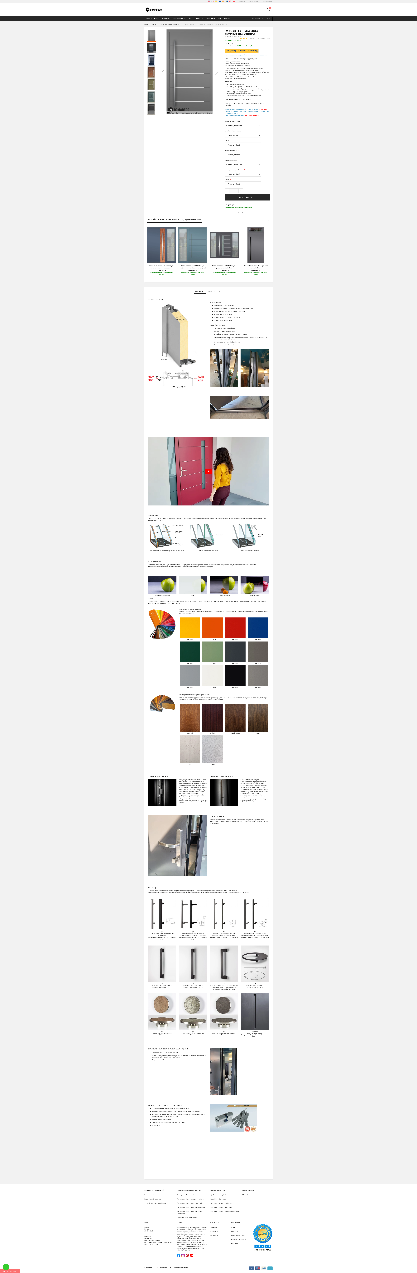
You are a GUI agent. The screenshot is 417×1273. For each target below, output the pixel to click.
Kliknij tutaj (263, 109)
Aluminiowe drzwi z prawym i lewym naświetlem (189, 1212)
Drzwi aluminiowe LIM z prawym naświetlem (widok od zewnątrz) (161, 267)
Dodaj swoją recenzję (262, 38)
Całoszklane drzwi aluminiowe (155, 1203)
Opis (219, 291)
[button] (163, 72)
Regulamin (235, 1243)
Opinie (211, 291)
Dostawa (234, 1231)
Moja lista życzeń (215, 1235)
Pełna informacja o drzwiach (238, 99)
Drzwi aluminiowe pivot (152, 1199)
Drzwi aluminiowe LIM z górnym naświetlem (256, 267)
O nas (233, 1227)
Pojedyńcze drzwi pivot (218, 1195)
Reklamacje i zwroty (238, 1235)
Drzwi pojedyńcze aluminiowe (170, 24)
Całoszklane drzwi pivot (218, 1199)
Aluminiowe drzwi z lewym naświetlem (190, 1203)
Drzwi (154, 24)
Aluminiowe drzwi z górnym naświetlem (191, 1199)
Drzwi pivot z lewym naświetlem (221, 1203)
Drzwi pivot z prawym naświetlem (221, 1207)
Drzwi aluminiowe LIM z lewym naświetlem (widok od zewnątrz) (193, 267)
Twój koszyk (214, 1231)
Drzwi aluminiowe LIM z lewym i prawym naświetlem (224, 267)
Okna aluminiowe (248, 1195)
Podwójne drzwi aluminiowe (187, 1217)
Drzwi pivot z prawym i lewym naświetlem (224, 1211)
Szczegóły (199, 291)
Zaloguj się (213, 1227)
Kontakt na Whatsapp (152, 1241)
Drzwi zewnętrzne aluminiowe (154, 1195)
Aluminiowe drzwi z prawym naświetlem (191, 1207)
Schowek (242, 1)
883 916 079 (148, 1239)
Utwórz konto (254, 1)
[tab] (200, 291)
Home (146, 24)
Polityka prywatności (238, 1239)
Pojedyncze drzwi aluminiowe (187, 1195)
